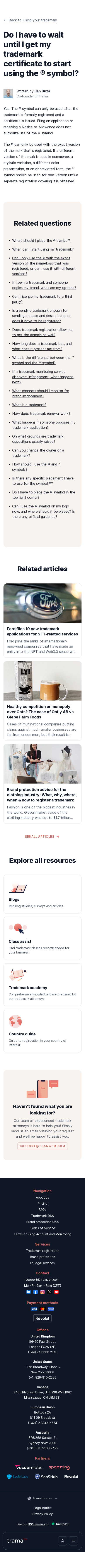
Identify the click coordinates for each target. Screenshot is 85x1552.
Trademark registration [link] (42, 1251)
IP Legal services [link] (42, 1263)
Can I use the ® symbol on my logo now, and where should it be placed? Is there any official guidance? (43, 511)
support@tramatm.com (42, 1279)
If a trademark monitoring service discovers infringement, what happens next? (42, 376)
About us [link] (42, 1197)
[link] (42, 620)
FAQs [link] (42, 1209)
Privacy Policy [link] (42, 1514)
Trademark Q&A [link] (42, 1216)
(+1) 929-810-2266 (42, 1377)
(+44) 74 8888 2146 (42, 1352)
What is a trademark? (29, 405)
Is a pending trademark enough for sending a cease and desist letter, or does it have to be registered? (41, 315)
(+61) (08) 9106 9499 (42, 1448)
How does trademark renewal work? (41, 413)
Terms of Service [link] (42, 1228)
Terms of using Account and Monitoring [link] (42, 1234)
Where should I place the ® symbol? (41, 240)
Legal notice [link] (43, 1508)
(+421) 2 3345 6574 (42, 1423)
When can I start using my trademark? (43, 249)
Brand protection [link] (42, 1257)
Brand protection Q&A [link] (42, 1222)
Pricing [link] (43, 1203)
